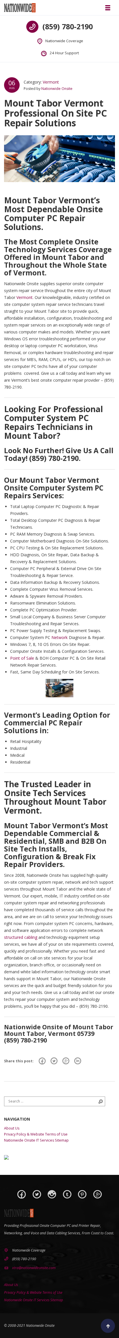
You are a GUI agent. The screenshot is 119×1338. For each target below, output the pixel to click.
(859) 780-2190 (67, 26)
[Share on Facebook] (42, 1061)
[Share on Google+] (65, 1061)
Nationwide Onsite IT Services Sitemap (36, 1140)
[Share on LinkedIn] (77, 1061)
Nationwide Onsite (56, 88)
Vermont (51, 82)
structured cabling (20, 937)
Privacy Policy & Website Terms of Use (36, 1134)
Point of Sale (22, 658)
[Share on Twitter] (54, 1061)
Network (59, 637)
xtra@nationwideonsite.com (34, 1267)
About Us (11, 1128)
